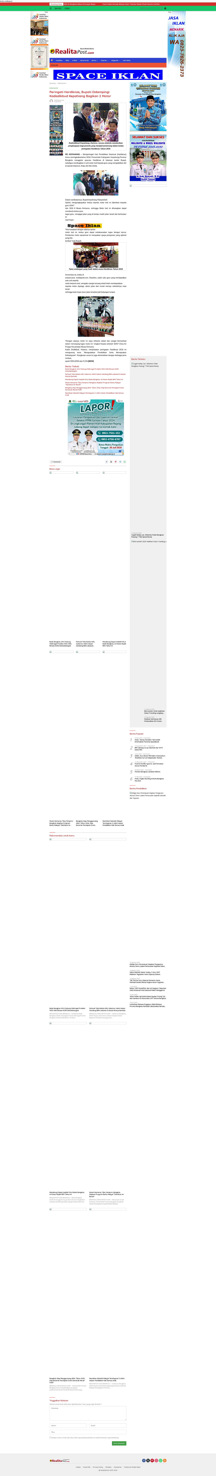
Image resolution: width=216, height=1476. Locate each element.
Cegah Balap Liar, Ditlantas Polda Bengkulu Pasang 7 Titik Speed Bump (147, 536)
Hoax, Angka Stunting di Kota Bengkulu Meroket (149, 780)
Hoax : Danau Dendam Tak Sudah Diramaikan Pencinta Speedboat (147, 741)
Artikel (74, 60)
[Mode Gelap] (165, 8)
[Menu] (51, 8)
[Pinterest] (152, 1461)
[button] (161, 8)
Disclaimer (118, 1467)
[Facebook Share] (106, 461)
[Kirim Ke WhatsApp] (124, 461)
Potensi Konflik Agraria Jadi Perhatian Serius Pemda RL (149, 765)
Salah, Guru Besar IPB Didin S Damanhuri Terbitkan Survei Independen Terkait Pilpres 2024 (150, 757)
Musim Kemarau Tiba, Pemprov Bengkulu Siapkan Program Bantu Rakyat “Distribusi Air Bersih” (93, 384)
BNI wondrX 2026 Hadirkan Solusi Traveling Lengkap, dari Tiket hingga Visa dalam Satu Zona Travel (154, 712)
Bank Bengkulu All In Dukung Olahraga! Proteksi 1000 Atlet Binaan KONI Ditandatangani (92, 370)
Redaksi (108, 1467)
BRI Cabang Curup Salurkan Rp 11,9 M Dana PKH (149, 749)
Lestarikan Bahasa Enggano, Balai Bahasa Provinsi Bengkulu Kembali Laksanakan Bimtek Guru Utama (147, 1005)
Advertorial (84, 60)
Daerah (104, 60)
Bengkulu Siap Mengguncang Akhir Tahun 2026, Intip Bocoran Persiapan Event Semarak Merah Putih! (94, 389)
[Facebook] (144, 1461)
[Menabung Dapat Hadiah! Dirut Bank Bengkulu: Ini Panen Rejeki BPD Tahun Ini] (114, 555)
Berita (94, 60)
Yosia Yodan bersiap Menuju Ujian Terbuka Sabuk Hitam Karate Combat (66, 4)
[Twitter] (148, 1461)
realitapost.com (59, 100)
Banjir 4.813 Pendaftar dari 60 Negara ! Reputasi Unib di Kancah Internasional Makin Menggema (148, 989)
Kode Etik (86, 1467)
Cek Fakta (126, 60)
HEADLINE (54, 65)
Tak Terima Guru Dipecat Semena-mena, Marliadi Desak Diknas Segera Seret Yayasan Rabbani (147, 981)
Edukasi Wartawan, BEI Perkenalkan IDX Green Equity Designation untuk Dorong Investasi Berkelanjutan (153, 720)
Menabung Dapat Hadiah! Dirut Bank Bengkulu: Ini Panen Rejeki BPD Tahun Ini (94, 379)
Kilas (67, 60)
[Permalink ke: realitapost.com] (51, 101)
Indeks (67, 8)
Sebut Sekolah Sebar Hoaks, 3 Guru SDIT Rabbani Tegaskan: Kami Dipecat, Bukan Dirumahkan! (145, 973)
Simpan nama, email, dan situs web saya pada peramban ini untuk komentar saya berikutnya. (85, 1438)
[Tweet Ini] (111, 461)
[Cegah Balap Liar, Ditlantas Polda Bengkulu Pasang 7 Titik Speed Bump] (148, 446)
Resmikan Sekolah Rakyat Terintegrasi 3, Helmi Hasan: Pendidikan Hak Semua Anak (94, 394)
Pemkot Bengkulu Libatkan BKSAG (147, 772)
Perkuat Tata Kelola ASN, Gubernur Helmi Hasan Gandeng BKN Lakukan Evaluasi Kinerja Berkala (95, 375)
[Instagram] (156, 1461)
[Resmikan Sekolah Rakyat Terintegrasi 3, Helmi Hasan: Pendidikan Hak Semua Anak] (114, 735)
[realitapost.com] (72, 51)
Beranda (58, 8)
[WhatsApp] (160, 1461)
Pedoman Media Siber (132, 1467)
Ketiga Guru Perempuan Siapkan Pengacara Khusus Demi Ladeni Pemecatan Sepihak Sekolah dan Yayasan (148, 965)
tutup (46, 12)
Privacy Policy (98, 1467)
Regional (114, 60)
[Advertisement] (108, 29)
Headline (59, 60)
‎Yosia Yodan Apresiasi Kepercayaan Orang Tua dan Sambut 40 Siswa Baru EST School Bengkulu (148, 997)
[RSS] (164, 1461)
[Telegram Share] (120, 461)
